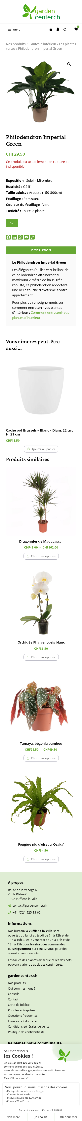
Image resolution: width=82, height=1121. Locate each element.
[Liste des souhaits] (76, 29)
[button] (69, 64)
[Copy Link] (32, 237)
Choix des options (43, 556)
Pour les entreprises (21, 1010)
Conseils (13, 994)
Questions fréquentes (22, 1015)
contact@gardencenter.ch (30, 905)
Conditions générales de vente (28, 1026)
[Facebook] (8, 237)
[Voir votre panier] (51, 30)
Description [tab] (41, 250)
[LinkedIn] (14, 237)
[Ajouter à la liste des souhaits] (12, 223)
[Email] (26, 237)
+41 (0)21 (19, 912)
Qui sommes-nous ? (21, 988)
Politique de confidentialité (26, 1032)
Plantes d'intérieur (42, 44)
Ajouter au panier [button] (43, 449)
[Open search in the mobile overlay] (65, 29)
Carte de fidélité (18, 1005)
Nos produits (16, 44)
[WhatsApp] (20, 237)
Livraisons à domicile (22, 1021)
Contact (13, 999)
